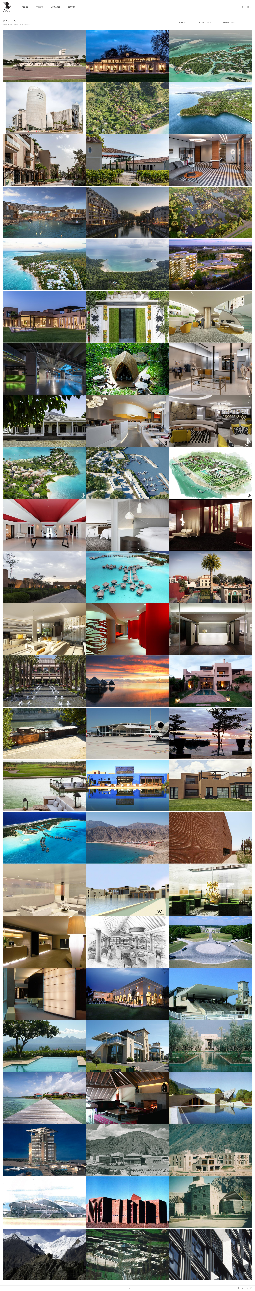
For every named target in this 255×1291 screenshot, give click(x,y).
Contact (71, 7)
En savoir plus (44, 56)
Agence (25, 7)
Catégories (201, 23)
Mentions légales (127, 1288)
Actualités (55, 7)
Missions (226, 23)
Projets (39, 7)
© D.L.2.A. (5, 1288)
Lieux (181, 23)
